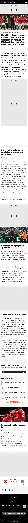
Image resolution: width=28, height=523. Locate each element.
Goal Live (20, 507)
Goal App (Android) (6, 507)
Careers (24, 505)
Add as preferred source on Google (15, 372)
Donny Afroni (4, 32)
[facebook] (9, 501)
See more (14, 402)
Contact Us (4, 505)
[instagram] (15, 501)
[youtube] (18, 501)
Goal (17, 521)
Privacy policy (18, 505)
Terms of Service (11, 505)
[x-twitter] (12, 501)
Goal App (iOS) (14, 507)
